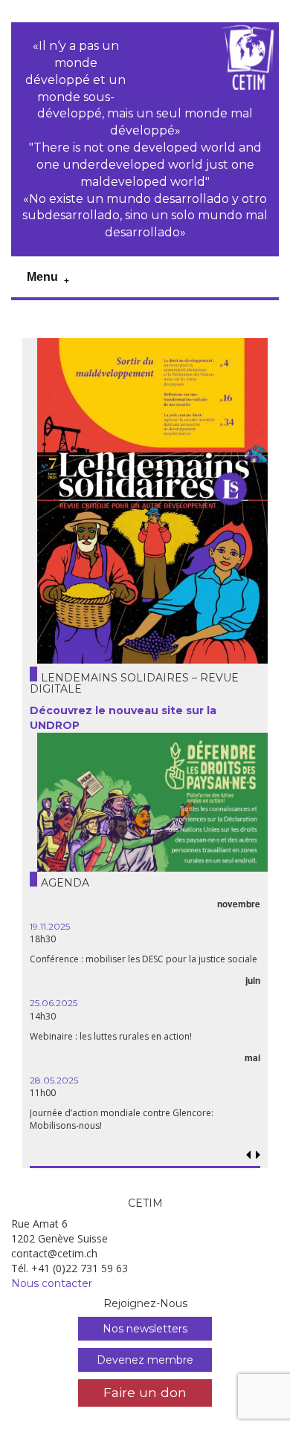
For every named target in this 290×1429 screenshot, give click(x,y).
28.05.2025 (54, 1080)
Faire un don (145, 1392)
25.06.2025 (53, 1002)
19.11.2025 (50, 926)
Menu (42, 276)
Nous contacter (51, 1283)
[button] (258, 1155)
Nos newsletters (145, 1328)
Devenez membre (145, 1360)
